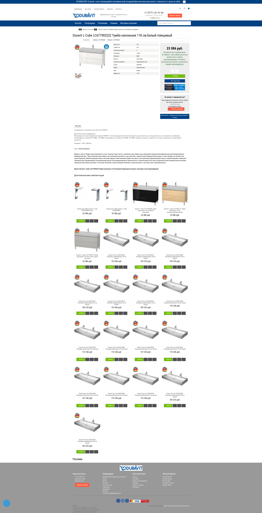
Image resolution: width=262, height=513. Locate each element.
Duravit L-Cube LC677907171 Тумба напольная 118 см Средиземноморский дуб (174, 210)
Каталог (105, 481)
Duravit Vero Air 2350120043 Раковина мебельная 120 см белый (87, 348)
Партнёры (135, 483)
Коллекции (102, 23)
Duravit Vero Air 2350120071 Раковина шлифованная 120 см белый (87, 302)
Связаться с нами (80, 479)
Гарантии (110, 9)
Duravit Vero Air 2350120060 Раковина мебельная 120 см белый (116, 394)
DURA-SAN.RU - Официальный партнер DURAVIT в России (175, 116)
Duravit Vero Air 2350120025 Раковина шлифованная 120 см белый (116, 256)
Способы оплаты (99, 9)
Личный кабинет (167, 477)
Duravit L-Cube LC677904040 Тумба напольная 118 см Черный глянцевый (145, 210)
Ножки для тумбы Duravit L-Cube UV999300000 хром (87, 210)
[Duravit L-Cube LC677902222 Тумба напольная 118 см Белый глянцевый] (92, 56)
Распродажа (90, 23)
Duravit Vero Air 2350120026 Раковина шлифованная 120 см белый (174, 395)
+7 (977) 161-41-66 (79, 477)
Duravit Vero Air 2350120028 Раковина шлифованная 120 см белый (174, 256)
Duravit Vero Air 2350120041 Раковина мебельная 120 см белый (175, 348)
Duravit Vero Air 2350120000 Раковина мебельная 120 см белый (116, 348)
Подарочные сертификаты (140, 481)
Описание (78, 126)
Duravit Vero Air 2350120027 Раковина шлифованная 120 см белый (145, 256)
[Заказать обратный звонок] (6, 503)
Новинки (113, 23)
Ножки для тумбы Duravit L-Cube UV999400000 (116, 210)
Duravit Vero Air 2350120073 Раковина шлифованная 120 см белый (116, 302)
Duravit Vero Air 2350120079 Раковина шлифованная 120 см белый (145, 302)
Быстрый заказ (175, 81)
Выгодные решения (128, 23)
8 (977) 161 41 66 (174, 104)
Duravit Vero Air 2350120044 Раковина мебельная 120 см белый (87, 394)
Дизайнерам (78, 9)
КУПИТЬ (175, 76)
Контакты (119, 9)
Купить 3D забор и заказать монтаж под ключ (176, 506)
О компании (106, 487)
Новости (135, 477)
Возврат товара (167, 485)
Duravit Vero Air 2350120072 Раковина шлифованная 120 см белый (87, 441)
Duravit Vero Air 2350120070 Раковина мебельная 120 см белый (145, 394)
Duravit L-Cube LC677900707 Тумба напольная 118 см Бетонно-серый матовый (87, 256)
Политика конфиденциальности (112, 493)
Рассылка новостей (168, 483)
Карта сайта (136, 487)
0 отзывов (86, 40)
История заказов (167, 479)
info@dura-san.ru (155, 18)
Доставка (88, 9)
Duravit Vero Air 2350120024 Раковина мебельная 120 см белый (175, 302)
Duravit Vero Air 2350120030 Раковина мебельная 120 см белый (145, 348)
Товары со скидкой (138, 485)
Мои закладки (167, 481)
